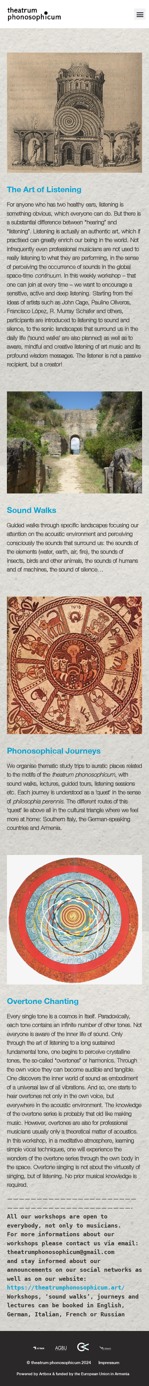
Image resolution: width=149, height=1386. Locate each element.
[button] (140, 14)
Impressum (108, 1362)
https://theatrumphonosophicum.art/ (66, 1287)
